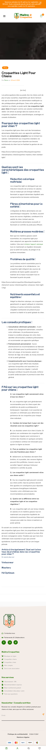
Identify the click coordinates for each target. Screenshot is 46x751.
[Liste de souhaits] (40, 748)
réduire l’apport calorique (34, 244)
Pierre (6, 80)
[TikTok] (15, 643)
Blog (5, 68)
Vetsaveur (7, 562)
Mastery (6, 567)
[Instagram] (10, 643)
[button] (41, 16)
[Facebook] (4, 643)
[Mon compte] (17, 748)
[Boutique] (6, 749)
